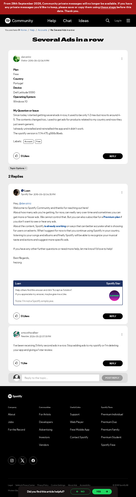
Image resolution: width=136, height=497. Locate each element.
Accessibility (85, 485)
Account (28, 141)
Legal (10, 485)
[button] (121, 58)
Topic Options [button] (17, 168)
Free (38, 141)
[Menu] (128, 20)
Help (51, 20)
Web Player (76, 422)
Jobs (11, 422)
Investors (44, 437)
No (83, 491)
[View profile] (16, 58)
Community (22, 20)
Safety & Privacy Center (25, 485)
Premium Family (110, 429)
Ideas (84, 20)
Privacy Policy (42, 485)
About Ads (72, 485)
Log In (118, 20)
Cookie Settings (58, 485)
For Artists (45, 414)
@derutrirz (25, 203)
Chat (67, 20)
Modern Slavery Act (16, 490)
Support (75, 414)
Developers (46, 422)
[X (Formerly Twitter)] (23, 461)
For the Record (16, 429)
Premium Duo (109, 422)
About (11, 414)
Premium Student (111, 437)
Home (23, 30)
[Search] (107, 21)
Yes (98, 491)
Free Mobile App (79, 429)
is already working (55, 226)
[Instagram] (12, 461)
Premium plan (111, 217)
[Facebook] (33, 461)
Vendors (44, 445)
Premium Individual (112, 414)
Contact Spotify (79, 437)
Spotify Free (108, 445)
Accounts (42, 30)
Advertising (45, 429)
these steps (108, 7)
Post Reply (112, 378)
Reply (112, 156)
